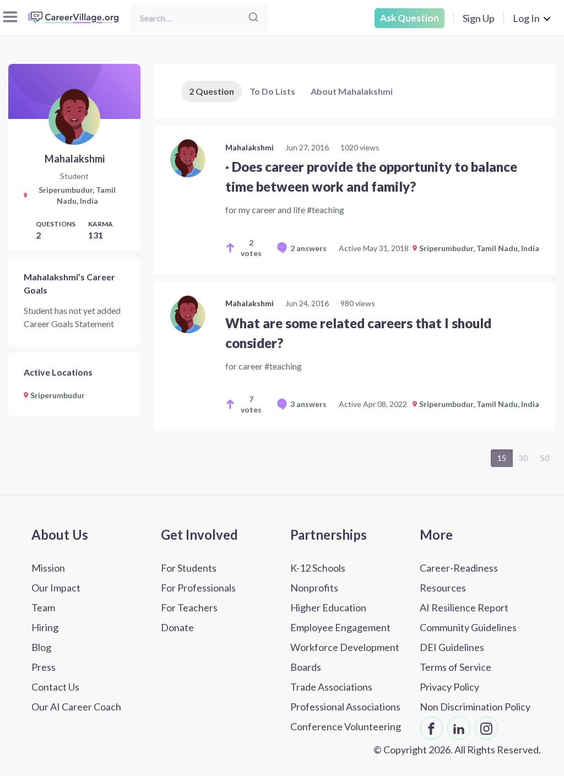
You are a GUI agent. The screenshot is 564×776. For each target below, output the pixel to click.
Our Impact (55, 588)
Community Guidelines (468, 627)
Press (43, 667)
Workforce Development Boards (344, 657)
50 (544, 458)
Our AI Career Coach (76, 707)
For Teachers (189, 607)
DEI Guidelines (452, 647)
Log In (526, 18)
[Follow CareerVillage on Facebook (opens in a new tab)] (431, 728)
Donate (177, 627)
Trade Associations (331, 687)
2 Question (211, 91)
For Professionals (198, 588)
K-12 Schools (317, 568)
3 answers (308, 404)
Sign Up (479, 18)
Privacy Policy (449, 687)
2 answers (308, 248)
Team (43, 607)
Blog (41, 647)
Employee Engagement (340, 627)
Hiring (44, 627)
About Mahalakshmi (352, 91)
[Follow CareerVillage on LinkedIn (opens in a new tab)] (458, 728)
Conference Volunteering (345, 726)
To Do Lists (272, 91)
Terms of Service (455, 667)
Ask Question (409, 18)
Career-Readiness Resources (459, 578)
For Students (188, 568)
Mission (48, 568)
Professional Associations (345, 707)
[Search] (253, 18)
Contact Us (55, 687)
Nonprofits (314, 588)
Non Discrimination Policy (475, 707)
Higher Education (328, 607)
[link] (355, 200)
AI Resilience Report (464, 607)
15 (501, 458)
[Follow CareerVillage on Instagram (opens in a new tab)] (486, 728)
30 (523, 458)
